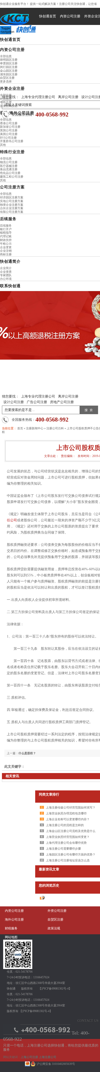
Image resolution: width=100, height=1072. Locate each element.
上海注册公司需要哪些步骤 (63, 848)
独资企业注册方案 (11, 204)
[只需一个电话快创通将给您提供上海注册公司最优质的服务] (37, 1033)
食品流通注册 (8, 169)
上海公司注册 (29, 1057)
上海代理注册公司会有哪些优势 (66, 842)
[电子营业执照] (27, 1063)
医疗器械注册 (8, 166)
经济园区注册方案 (11, 197)
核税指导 (6, 232)
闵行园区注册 (8, 67)
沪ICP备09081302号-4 (55, 988)
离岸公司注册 (68, 97)
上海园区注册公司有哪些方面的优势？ (70, 854)
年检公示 (6, 243)
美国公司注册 (8, 134)
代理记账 (6, 236)
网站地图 (11, 937)
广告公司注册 (37, 402)
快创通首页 (47, 16)
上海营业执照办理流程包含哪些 (66, 813)
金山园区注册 (8, 70)
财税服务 (11, 928)
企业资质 (6, 272)
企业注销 (6, 250)
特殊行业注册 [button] (12, 152)
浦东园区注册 (8, 74)
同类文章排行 (49, 794)
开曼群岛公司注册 (11, 141)
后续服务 (6, 225)
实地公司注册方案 (11, 201)
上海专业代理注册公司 (38, 97)
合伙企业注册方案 (11, 208)
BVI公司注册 (8, 137)
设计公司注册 (13, 402)
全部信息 (6, 56)
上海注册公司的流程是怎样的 (65, 825)
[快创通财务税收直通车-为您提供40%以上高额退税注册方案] (50, 325)
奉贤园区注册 (8, 63)
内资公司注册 (70, 16)
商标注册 (6, 254)
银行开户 (6, 229)
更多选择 (6, 81)
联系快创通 (10, 286)
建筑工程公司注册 (11, 176)
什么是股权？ (27, 753)
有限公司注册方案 (11, 212)
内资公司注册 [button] (12, 49)
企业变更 (6, 247)
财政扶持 (6, 240)
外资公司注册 (57, 910)
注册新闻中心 (34, 428)
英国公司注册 (8, 130)
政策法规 (54, 928)
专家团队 (6, 275)
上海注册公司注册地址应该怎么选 (68, 860)
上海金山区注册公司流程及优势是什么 (70, 831)
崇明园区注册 (8, 59)
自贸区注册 (7, 78)
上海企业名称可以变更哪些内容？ (68, 819)
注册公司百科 (55, 428)
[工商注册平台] (17, 968)
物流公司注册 (8, 162)
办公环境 (6, 279)
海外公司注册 (14, 919)
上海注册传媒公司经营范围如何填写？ (70, 807)
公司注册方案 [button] (12, 187)
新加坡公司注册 (10, 126)
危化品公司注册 (10, 173)
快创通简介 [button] (10, 261)
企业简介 (6, 268)
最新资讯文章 (49, 869)
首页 (20, 428)
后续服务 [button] (8, 219)
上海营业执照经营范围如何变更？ (68, 837)
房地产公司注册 (62, 402)
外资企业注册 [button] (12, 88)
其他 (3, 145)
